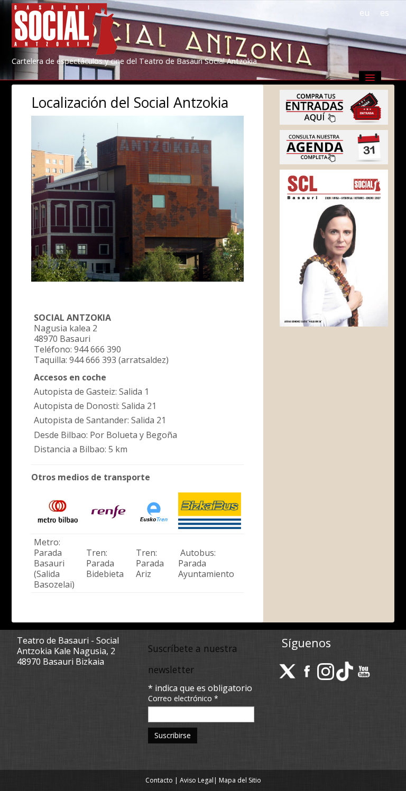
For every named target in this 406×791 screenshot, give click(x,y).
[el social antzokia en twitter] (287, 670)
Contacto (159, 780)
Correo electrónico (183, 698)
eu (364, 12)
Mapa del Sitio (240, 780)
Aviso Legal (197, 780)
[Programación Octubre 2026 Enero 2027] (334, 247)
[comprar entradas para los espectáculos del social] (334, 106)
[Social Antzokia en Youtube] (363, 670)
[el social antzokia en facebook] (306, 670)
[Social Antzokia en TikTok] (344, 670)
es (384, 12)
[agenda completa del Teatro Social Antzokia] (334, 146)
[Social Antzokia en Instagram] (325, 670)
